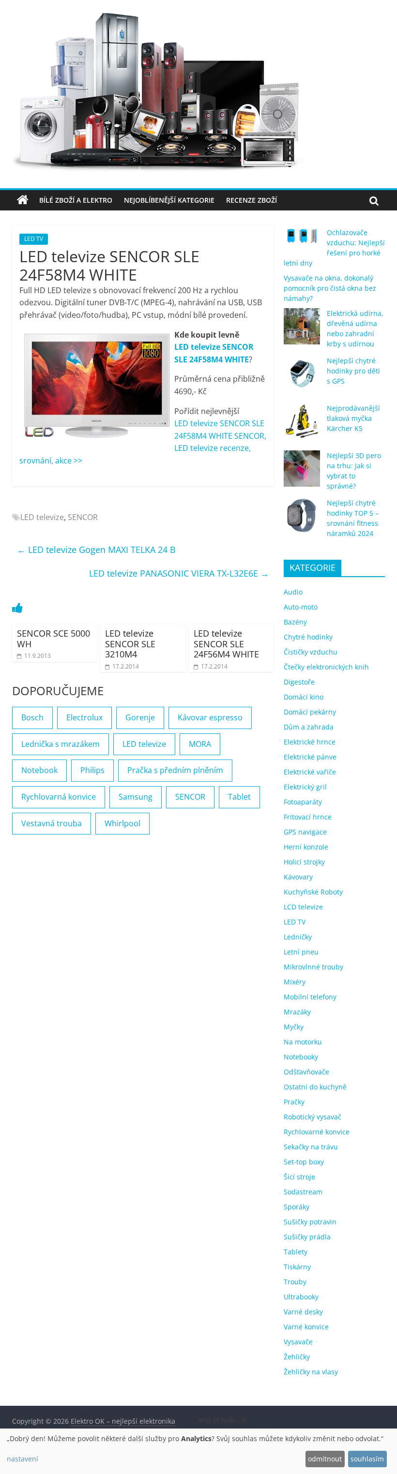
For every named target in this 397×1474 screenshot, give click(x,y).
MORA (200, 744)
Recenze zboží (251, 200)
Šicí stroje (299, 1176)
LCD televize (303, 906)
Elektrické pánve (310, 756)
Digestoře (299, 681)
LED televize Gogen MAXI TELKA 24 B (96, 549)
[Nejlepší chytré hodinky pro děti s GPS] (302, 378)
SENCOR (83, 517)
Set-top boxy (304, 1161)
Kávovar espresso (210, 717)
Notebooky (301, 1056)
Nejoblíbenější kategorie (169, 200)
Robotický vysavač (312, 1116)
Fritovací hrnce (308, 816)
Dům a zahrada (309, 726)
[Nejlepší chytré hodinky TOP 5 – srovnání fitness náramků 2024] (302, 520)
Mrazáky (297, 1011)
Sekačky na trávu (311, 1146)
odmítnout (325, 1458)
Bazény (295, 621)
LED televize (42, 517)
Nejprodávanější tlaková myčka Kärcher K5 (353, 418)
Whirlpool (122, 823)
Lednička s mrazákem (60, 744)
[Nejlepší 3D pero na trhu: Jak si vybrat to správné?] (302, 472)
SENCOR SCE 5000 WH (53, 638)
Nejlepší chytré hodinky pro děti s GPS (353, 371)
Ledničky (298, 936)
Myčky (294, 1026)
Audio (293, 591)
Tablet (239, 796)
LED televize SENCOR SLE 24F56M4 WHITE (226, 643)
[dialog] (198, 1451)
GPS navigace (305, 831)
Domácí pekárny (310, 711)
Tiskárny (297, 1266)
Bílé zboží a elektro (75, 200)
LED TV (33, 239)
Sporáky (296, 1206)
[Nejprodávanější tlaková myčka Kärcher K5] (302, 425)
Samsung (136, 796)
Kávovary (298, 876)
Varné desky (303, 1311)
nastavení (22, 1458)
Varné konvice (306, 1326)
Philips (92, 770)
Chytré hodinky (308, 636)
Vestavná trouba (51, 823)
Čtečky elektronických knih (326, 666)
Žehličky (297, 1356)
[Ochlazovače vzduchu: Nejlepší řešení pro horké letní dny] (302, 240)
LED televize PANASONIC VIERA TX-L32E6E (179, 573)
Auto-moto (301, 606)
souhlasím (367, 1458)
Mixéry (294, 981)
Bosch (32, 717)
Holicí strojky (304, 861)
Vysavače (298, 1341)
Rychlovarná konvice (58, 796)
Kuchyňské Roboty (313, 891)
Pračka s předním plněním (175, 770)
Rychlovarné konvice (317, 1131)
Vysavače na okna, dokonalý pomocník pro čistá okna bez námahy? (330, 288)
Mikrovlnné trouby (313, 966)
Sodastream (303, 1191)
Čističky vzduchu (310, 651)
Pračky (294, 1101)
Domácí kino (303, 696)
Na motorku (303, 1041)
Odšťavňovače (306, 1071)
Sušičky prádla (307, 1236)
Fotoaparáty (303, 801)
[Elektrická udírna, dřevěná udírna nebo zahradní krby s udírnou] (302, 330)
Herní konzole (306, 846)
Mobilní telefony (310, 996)
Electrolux (84, 717)
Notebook (39, 770)
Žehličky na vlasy (311, 1371)
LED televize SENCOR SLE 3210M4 (130, 643)
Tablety (295, 1251)
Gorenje (140, 717)
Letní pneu (301, 951)
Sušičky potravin (310, 1221)
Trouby (295, 1281)
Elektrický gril (305, 786)
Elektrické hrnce (310, 741)
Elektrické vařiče (310, 771)
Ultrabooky (301, 1296)
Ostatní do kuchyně (315, 1086)
